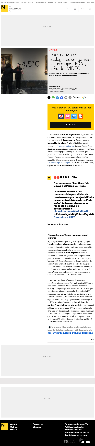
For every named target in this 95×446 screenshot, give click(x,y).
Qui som (14, 424)
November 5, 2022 (64, 217)
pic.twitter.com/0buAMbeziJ (71, 211)
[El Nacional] (4, 8)
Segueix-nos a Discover (10, 2)
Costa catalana (40, 2)
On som (13, 430)
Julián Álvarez (63, 2)
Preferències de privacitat (77, 432)
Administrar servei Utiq (76, 435)
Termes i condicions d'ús (76, 424)
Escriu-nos (38, 424)
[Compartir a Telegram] (57, 97)
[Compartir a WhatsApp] (53, 97)
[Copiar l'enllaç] (70, 97)
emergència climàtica (66, 146)
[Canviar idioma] (82, 8)
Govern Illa (52, 2)
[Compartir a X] (49, 97)
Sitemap (37, 427)
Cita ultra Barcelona (77, 2)
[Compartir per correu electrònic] (65, 97)
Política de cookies (73, 430)
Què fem (14, 427)
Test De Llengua (27, 2)
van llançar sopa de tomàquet (59, 162)
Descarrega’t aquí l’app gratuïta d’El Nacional (71, 333)
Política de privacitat (74, 427)
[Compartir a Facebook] (61, 97)
